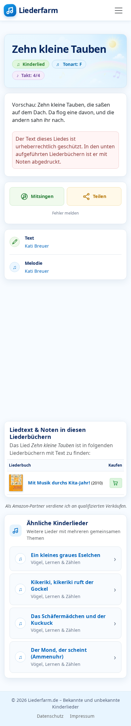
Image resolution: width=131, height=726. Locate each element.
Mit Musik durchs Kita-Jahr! (59, 483)
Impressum (82, 716)
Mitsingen (42, 196)
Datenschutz (50, 716)
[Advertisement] (65, 350)
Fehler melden (65, 213)
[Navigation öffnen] (118, 10)
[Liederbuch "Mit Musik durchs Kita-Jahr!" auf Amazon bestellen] (116, 483)
